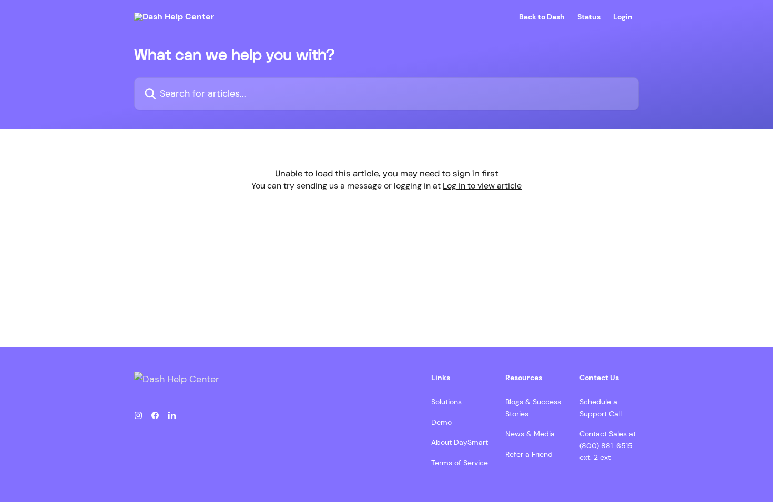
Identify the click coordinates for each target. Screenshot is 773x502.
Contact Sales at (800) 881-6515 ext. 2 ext (607, 445)
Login (623, 16)
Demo (441, 422)
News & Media (530, 433)
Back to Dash (542, 16)
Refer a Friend (529, 454)
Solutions (446, 401)
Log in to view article (482, 185)
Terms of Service (459, 462)
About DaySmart (459, 442)
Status (589, 16)
